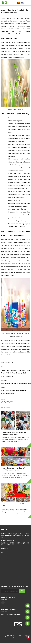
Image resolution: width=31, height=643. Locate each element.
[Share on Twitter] (7, 401)
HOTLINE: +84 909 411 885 (11, 614)
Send (22, 591)
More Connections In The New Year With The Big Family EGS (14, 433)
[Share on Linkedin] (10, 401)
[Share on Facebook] (3, 401)
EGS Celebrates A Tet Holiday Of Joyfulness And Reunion (13, 469)
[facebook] (3, 602)
